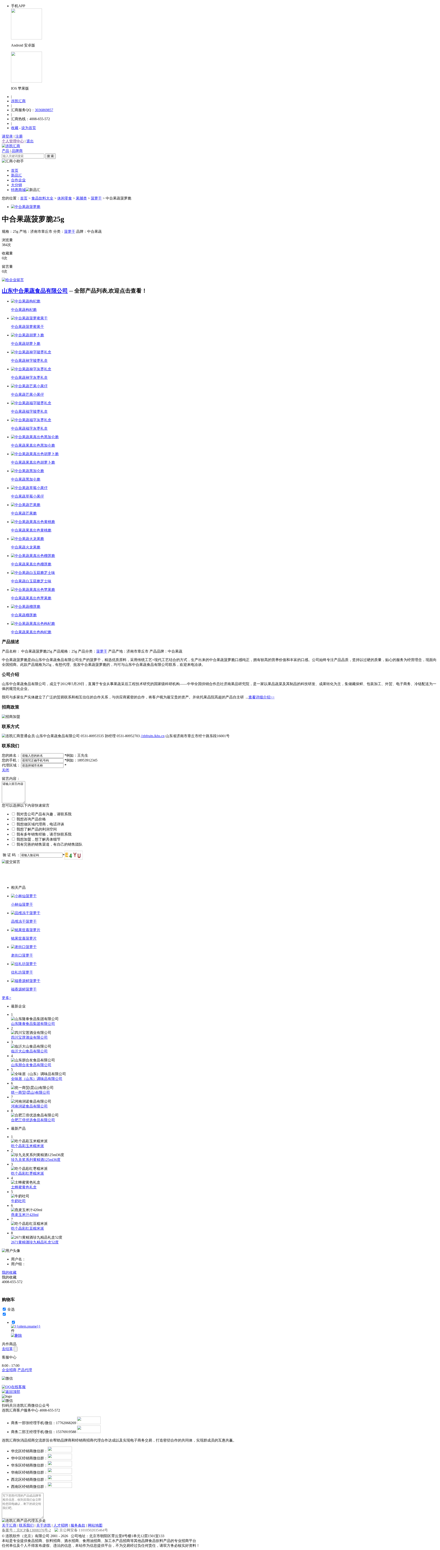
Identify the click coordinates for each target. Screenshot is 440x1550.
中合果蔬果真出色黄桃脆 (31, 530)
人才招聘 (60, 1525)
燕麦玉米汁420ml (24, 1215)
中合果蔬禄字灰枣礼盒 (29, 377)
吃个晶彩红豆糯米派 (27, 1228)
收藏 (14, 128)
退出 (30, 141)
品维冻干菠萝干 (24, 921)
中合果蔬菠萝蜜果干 (27, 327)
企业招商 (9, 1370)
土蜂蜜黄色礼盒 (24, 1187)
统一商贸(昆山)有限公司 (30, 1092)
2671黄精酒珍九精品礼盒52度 (35, 1242)
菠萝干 (96, 198)
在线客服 (18, 1387)
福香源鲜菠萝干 (24, 989)
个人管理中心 (13, 141)
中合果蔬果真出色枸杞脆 (31, 632)
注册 (19, 136)
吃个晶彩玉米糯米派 (27, 1146)
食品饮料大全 (42, 198)
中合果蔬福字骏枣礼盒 (29, 411)
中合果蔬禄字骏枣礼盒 (29, 361)
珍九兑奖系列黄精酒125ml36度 (35, 1160)
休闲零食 (64, 198)
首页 (14, 170)
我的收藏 (9, 1272)
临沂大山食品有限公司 (29, 1051)
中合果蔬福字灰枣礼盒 (29, 428)
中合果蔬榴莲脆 (24, 615)
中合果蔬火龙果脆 (25, 547)
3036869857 (44, 110)
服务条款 (78, 1525)
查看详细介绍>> (261, 697)
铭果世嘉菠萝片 (24, 938)
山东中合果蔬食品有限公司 (35, 291)
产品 (5, 151)
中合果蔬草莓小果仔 (27, 496)
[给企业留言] (13, 280)
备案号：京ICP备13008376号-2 (26, 1530)
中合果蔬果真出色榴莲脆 (31, 564)
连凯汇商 (18, 101)
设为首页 (28, 128)
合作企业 (18, 180)
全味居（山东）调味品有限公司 (36, 1079)
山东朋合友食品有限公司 (31, 1065)
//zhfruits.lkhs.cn (153, 736)
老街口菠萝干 (22, 955)
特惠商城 (18, 190)
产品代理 (24, 1370)
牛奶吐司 (18, 1201)
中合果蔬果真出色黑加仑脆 (33, 445)
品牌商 (17, 151)
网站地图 (95, 1525)
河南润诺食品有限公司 (29, 1106)
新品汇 (16, 175)
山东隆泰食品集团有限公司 (33, 1024)
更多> (6, 998)
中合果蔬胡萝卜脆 (25, 344)
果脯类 (81, 198)
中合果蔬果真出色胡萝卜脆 (33, 462)
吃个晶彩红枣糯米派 (27, 1173)
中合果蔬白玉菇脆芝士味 (31, 581)
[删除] (16, 1335)
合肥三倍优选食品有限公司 (33, 1120)
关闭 (5, 770)
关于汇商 (9, 1525)
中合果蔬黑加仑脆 (25, 479)
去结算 (7, 1349)
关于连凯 (43, 1525)
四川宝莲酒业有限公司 (29, 1037)
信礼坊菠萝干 (22, 972)
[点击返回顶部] (11, 1392)
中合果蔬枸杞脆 (24, 310)
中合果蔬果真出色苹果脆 (31, 598)
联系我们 (26, 1525)
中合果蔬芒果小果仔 (27, 394)
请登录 (7, 136)
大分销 (16, 185)
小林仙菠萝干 (22, 904)
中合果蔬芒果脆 (24, 513)
